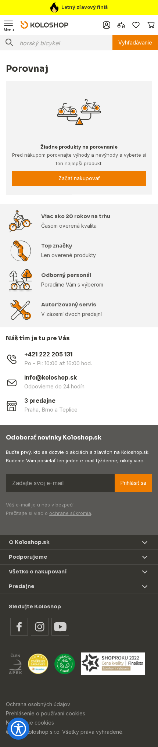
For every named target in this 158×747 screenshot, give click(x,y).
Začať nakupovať (79, 178)
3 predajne (39, 400)
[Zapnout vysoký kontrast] (18, 729)
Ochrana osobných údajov (38, 704)
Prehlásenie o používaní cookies (45, 713)
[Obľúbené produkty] (136, 25)
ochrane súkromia (70, 513)
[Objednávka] (150, 25)
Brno (47, 409)
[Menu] (9, 25)
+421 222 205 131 (48, 354)
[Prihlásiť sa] (106, 25)
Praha (31, 409)
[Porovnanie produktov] (121, 25)
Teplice (68, 409)
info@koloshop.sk (50, 377)
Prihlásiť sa (133, 483)
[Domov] (44, 25)
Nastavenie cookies (30, 722)
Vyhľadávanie (135, 42)
